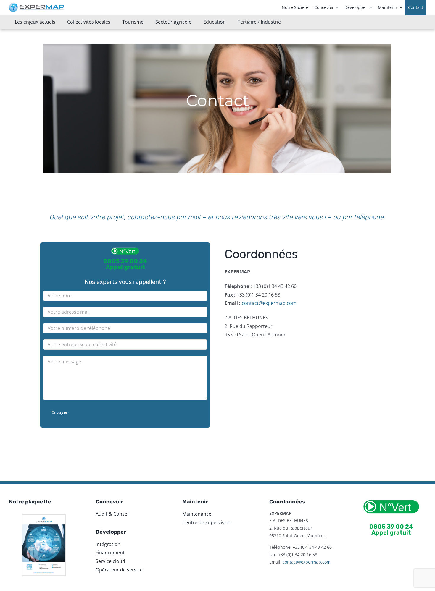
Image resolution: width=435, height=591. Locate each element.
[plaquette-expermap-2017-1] (43, 517)
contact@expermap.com (269, 303)
